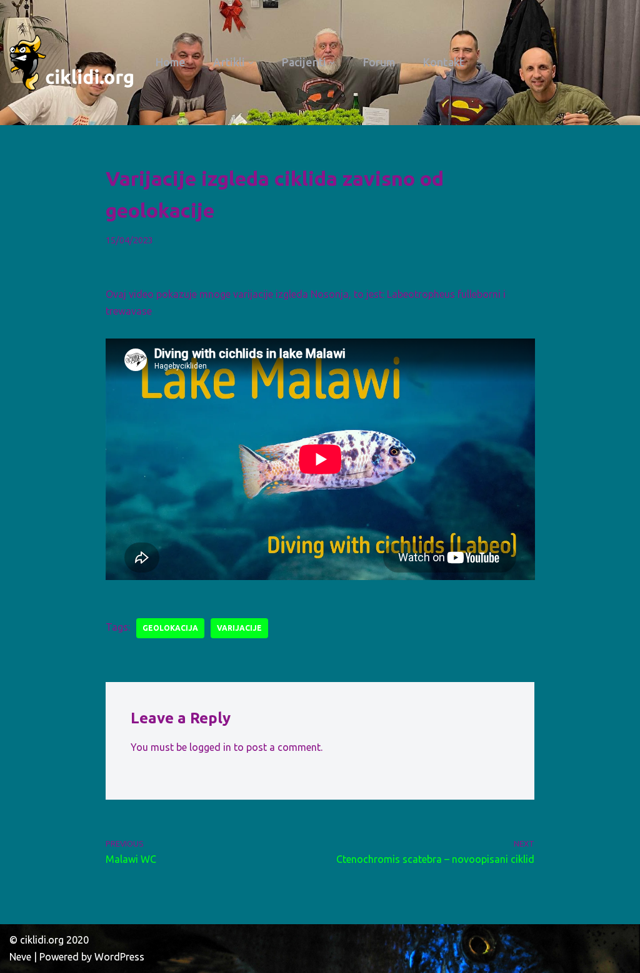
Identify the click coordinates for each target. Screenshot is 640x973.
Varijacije (239, 628)
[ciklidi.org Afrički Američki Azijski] (71, 62)
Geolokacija (170, 628)
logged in (210, 747)
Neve (20, 956)
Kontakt (443, 62)
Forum (379, 62)
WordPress (119, 956)
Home (170, 62)
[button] (251, 63)
